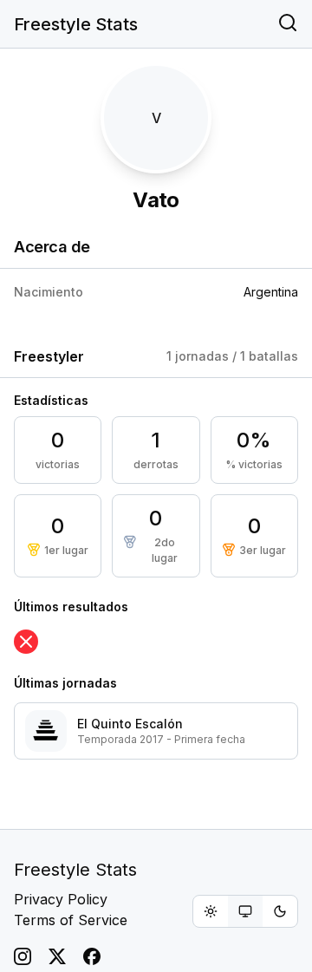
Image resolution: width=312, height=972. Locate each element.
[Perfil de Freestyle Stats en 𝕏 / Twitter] (57, 956)
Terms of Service (70, 920)
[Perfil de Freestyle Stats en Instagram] (22, 956)
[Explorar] (287, 24)
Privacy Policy (60, 899)
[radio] (210, 911)
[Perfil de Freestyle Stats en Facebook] (92, 956)
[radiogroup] (245, 911)
